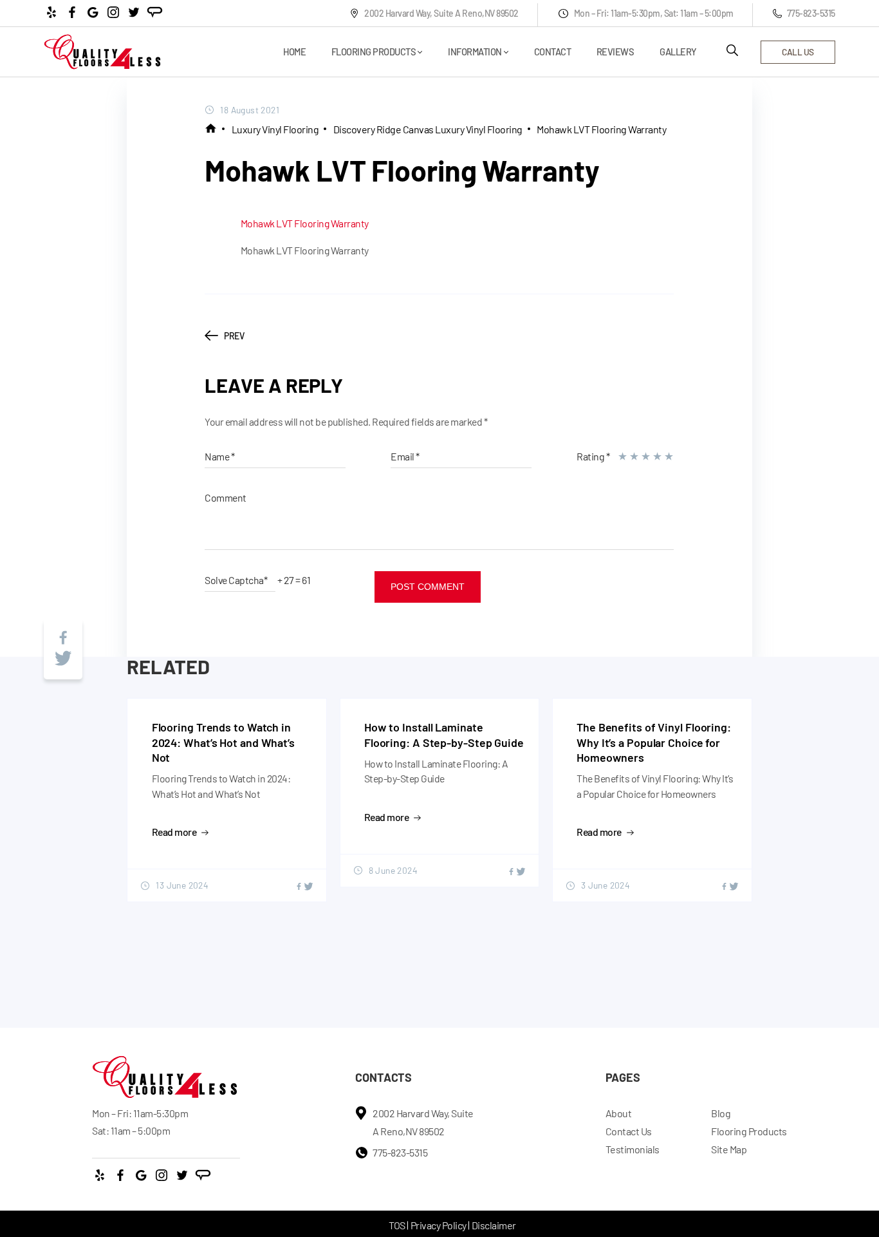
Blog (720, 1113)
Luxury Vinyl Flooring (275, 129)
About (619, 1113)
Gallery (678, 51)
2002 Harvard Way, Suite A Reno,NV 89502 (441, 13)
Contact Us (629, 1131)
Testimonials (633, 1149)
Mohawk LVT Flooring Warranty (601, 129)
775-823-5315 (811, 13)
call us (798, 51)
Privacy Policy (439, 1225)
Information (475, 51)
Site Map (728, 1149)
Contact (552, 51)
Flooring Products (373, 51)
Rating (593, 456)
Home (294, 51)
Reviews (615, 51)
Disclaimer (494, 1225)
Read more (174, 832)
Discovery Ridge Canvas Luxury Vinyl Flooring (428, 129)
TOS (397, 1225)
